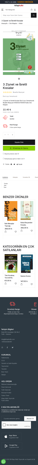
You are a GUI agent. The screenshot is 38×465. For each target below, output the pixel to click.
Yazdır (20, 164)
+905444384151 (6, 342)
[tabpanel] (19, 51)
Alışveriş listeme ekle (11, 154)
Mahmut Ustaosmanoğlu (9, 384)
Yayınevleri (4, 366)
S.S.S (3, 360)
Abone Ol (30, 419)
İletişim (3, 374)
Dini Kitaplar (13, 23)
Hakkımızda (5, 358)
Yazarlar (4, 369)
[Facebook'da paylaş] (11, 164)
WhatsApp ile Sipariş (20, 148)
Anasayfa (4, 23)
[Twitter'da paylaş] (14, 164)
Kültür (21, 23)
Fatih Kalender (6, 390)
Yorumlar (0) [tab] (26, 177)
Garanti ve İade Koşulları (9, 363)
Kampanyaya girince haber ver (13, 158)
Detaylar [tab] (15, 177)
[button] (8, 10)
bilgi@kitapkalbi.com (8, 339)
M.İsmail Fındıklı (6, 392)
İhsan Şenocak (6, 387)
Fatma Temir (5, 395)
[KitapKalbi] (19, 5)
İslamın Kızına (25, 276)
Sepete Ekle (19, 142)
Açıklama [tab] (5, 177)
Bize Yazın (4, 372)
